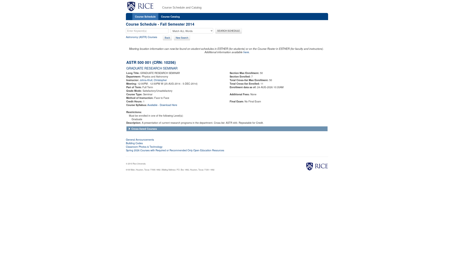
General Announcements (140, 139)
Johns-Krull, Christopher (153, 80)
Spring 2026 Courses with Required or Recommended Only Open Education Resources (175, 150)
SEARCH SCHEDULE (228, 30)
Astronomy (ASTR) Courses (141, 37)
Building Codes (134, 143)
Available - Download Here (162, 105)
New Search (182, 37)
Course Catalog (170, 16)
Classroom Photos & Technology (144, 146)
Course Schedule (145, 16)
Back (167, 37)
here (246, 52)
